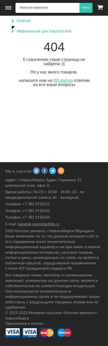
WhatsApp (63, 80)
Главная (24, 21)
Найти (86, 7)
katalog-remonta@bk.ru (38, 224)
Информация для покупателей (44, 31)
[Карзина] (100, 8)
